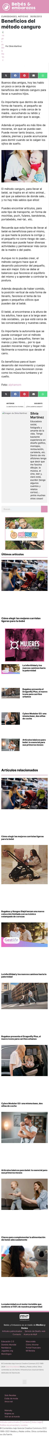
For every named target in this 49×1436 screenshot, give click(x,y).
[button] (24, 1382)
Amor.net (9, 1401)
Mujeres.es (9, 1413)
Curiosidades (9, 16)
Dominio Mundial (8, 1344)
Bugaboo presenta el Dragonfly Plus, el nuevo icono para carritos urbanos (34, 693)
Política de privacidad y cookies (14, 1425)
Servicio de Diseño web (35, 1331)
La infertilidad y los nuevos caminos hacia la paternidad (33, 668)
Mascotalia (30, 1341)
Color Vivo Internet (12, 1367)
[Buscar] (44, 509)
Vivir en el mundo (12, 1416)
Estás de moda (11, 1398)
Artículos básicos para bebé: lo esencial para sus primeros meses (34, 742)
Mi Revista (30, 1351)
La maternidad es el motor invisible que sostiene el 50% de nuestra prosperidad (21, 1305)
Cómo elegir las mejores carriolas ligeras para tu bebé (21, 620)
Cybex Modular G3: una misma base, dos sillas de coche (34, 716)
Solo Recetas (10, 1395)
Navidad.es (6, 1348)
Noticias (23, 16)
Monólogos (6, 1354)
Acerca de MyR (30, 1334)
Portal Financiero (33, 1348)
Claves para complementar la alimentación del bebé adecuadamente (23, 1238)
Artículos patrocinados (12, 1331)
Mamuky (8, 1410)
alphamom (14, 384)
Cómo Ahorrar (32, 1344)
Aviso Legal (37, 1422)
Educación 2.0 (7, 1341)
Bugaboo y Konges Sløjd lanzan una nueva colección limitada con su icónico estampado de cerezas (22, 914)
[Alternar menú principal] (43, 6)
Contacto (17, 1334)
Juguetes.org (7, 1351)
